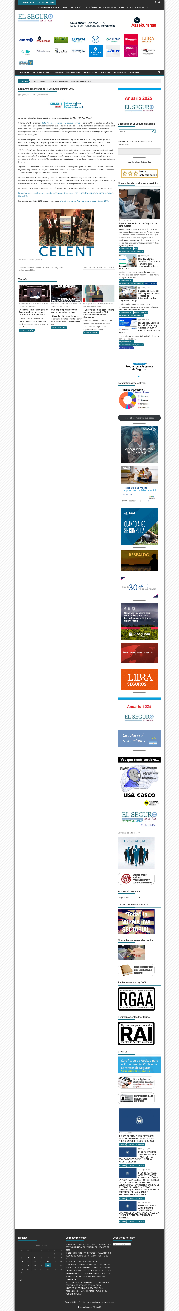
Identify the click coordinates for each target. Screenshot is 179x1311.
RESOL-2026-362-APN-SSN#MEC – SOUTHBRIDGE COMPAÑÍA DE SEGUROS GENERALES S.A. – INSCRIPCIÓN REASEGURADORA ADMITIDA (87, 1285)
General (39, 260)
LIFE (135, 248)
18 (28, 1265)
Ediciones (24, 72)
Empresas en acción (125, 248)
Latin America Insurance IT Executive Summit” (61, 123)
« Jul (20, 1280)
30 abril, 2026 (145, 288)
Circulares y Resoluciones (136, 1145)
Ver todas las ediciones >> (129, 833)
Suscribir (134, 72)
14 (48, 1261)
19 (35, 1265)
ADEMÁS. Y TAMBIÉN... (27, 260)
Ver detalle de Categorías (139, 162)
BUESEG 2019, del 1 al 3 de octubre (98, 267)
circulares (122, 1145)
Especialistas (90, 72)
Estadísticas (120, 72)
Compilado (58, 72)
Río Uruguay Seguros (126, 348)
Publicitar (105, 72)
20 (41, 1265)
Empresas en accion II (126, 342)
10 (22, 1261)
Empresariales (73, 72)
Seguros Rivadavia (151, 283)
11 (28, 1261)
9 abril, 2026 (144, 320)
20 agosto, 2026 (26, 303)
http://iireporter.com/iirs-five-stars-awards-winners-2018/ (84, 201)
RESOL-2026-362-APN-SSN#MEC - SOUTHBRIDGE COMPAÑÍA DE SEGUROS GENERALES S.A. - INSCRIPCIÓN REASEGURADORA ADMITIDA (93, 7)
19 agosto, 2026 (90, 304)
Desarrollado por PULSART (89, 1307)
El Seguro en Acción (41, 95)
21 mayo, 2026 (125, 220)
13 (41, 1261)
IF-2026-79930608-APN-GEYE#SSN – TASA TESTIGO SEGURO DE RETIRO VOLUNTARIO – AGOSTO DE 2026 (88, 1256)
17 (22, 1265)
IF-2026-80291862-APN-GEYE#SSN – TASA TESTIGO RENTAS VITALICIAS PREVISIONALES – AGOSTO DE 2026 (88, 1247)
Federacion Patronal (141, 312)
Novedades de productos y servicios (131, 251)
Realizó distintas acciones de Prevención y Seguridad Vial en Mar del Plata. (41, 268)
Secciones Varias (41, 72)
